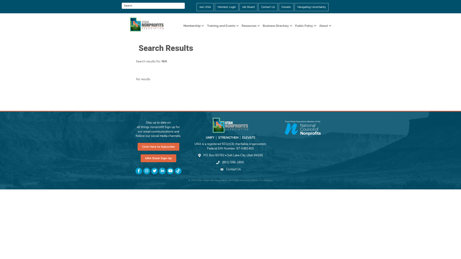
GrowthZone (266, 180)
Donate (286, 7)
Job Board (248, 7)
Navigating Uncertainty (311, 7)
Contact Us (268, 7)
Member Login (227, 7)
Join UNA (205, 7)
